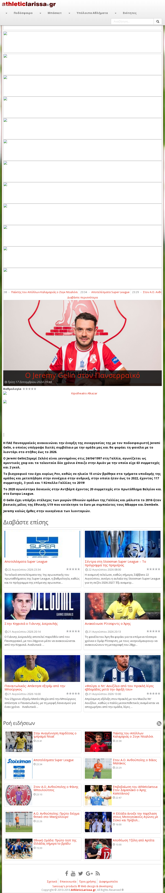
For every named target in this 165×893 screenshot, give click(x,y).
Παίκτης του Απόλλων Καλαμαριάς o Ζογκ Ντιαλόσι (34, 292)
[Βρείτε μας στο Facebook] (66, 873)
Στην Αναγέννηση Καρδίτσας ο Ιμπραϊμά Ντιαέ (55, 735)
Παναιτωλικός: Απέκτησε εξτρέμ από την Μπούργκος (35, 687)
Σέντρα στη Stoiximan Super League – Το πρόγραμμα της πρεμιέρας (115, 563)
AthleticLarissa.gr (83, 890)
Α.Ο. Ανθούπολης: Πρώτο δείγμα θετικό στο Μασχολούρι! (56, 815)
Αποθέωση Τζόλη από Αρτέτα (133, 840)
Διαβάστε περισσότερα (82, 297)
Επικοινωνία (68, 881)
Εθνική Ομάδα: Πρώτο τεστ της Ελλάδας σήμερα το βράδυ (55, 842)
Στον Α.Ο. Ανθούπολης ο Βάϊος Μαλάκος (135, 761)
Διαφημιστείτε (108, 881)
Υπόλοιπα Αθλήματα (92, 13)
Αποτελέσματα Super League (100, 292)
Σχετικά (52, 881)
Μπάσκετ (55, 13)
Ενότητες (130, 13)
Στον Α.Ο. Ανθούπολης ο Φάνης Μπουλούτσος (56, 788)
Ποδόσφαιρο (23, 13)
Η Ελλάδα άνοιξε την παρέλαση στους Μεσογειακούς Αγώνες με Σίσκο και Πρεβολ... (135, 817)
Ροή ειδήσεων (19, 723)
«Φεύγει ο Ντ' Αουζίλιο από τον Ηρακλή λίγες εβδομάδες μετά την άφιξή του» (119, 687)
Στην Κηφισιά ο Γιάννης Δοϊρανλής (31, 624)
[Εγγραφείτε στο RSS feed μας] (98, 873)
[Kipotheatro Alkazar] (82, 393)
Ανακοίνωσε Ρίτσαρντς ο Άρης (108, 624)
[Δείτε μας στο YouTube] (73, 873)
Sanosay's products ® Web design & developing (82, 886)
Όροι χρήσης (87, 881)
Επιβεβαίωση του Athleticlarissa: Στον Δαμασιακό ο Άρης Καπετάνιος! (135, 790)
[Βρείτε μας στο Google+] (89, 873)
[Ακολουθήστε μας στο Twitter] (80, 873)
